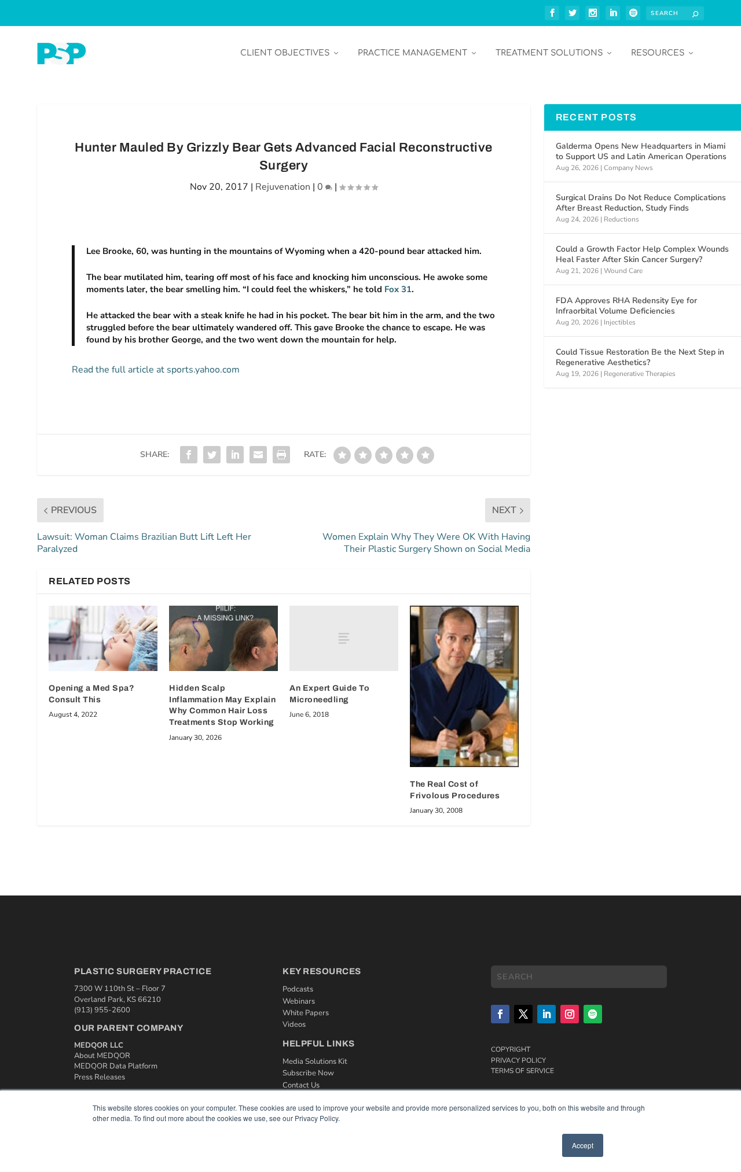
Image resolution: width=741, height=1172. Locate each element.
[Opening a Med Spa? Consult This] (103, 638)
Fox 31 (398, 289)
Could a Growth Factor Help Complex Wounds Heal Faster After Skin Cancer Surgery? (642, 254)
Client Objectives (284, 53)
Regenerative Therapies (640, 373)
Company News (628, 167)
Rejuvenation (282, 186)
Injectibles (620, 322)
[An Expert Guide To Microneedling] (343, 638)
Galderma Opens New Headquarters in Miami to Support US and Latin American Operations (641, 151)
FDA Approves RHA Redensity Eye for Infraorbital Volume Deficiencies (626, 305)
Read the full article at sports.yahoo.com (156, 369)
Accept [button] (582, 1145)
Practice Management (412, 53)
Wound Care (623, 270)
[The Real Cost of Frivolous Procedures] (464, 686)
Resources (657, 53)
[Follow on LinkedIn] (546, 1014)
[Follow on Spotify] (593, 1014)
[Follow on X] (523, 1014)
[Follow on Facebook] (500, 1014)
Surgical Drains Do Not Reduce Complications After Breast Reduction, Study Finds (641, 202)
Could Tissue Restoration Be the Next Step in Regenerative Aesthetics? (640, 357)
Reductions (621, 219)
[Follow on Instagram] (569, 1014)
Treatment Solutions (549, 53)
